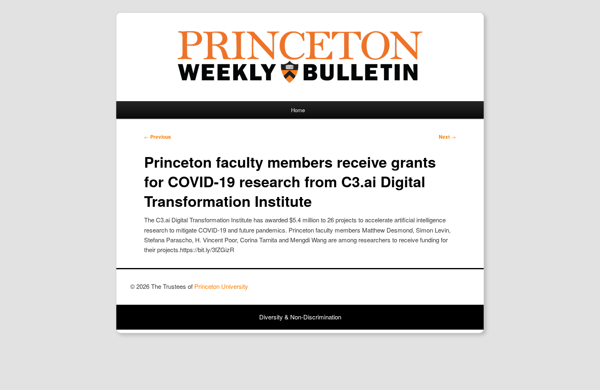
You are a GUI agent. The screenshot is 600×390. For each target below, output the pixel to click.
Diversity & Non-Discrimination (300, 316)
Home (298, 110)
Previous (157, 136)
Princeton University (439, 290)
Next (447, 136)
